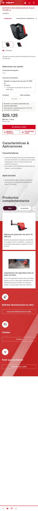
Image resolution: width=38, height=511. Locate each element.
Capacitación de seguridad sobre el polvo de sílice (18, 274)
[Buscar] (34, 3)
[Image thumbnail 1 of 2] (7, 44)
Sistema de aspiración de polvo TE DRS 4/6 (18, 235)
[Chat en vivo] (12, 508)
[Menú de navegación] (3, 3)
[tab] (8, 18)
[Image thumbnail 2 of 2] (19, 44)
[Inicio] (10, 3)
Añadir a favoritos (9, 132)
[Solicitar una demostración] (7, 508)
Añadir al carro (20, 127)
